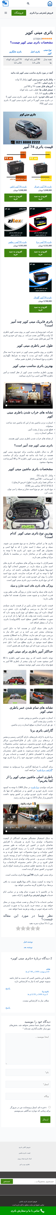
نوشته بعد (28, 947)
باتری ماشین (23, 1201)
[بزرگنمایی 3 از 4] (49, 692)
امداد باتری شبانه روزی (25, 1158)
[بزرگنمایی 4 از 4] (22, 692)
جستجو (7, 1181)
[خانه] (50, 3)
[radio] (37, 929)
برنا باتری (35, 787)
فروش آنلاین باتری (24, 1147)
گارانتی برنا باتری (44, 770)
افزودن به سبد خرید (40, 197)
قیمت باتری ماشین (24, 1153)
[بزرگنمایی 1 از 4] (49, 673)
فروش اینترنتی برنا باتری (41, 12)
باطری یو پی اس (25, 1164)
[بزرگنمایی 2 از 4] (22, 673)
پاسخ (8, 988)
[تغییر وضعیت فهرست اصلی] (6, 13)
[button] (28, 3)
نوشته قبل (28, 942)
